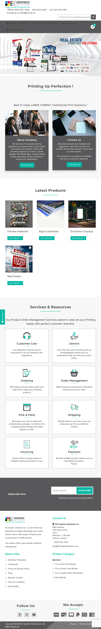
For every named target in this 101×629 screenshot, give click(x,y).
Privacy (73, 624)
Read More (27, 165)
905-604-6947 (39, 10)
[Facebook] (19, 614)
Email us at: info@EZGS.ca (21, 13)
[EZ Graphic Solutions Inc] (17, 4)
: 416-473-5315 (59, 10)
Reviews (2, 315)
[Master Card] (71, 614)
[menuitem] (11, 24)
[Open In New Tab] (50, 54)
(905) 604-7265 (61, 542)
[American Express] (92, 614)
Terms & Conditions (87, 624)
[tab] (41, 72)
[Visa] (56, 614)
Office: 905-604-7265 (18, 10)
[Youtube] (33, 614)
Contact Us (74, 165)
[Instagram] (26, 614)
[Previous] (7, 54)
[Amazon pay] (84, 614)
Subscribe (84, 491)
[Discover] (64, 614)
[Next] (93, 54)
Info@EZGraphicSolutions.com (65, 546)
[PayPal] (78, 614)
